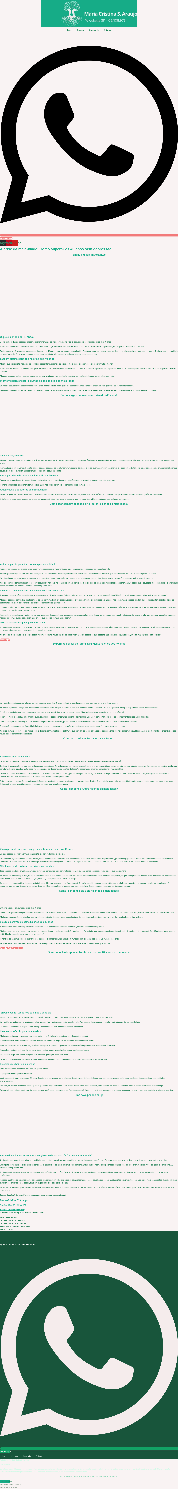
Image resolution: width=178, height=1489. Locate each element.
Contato (80, 30)
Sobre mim (94, 30)
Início (69, 30)
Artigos (107, 30)
